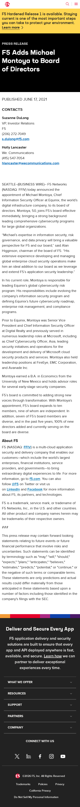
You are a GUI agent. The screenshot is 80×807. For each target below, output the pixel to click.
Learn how (53, 656)
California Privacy (40, 790)
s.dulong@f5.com (15, 139)
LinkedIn (13, 489)
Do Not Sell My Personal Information (36, 797)
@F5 (15, 484)
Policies (43, 784)
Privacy (59, 784)
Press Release (15, 44)
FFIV (27, 447)
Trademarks (23, 784)
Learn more (11, 27)
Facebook (35, 489)
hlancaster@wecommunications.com (30, 163)
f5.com (35, 479)
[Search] (67, 4)
